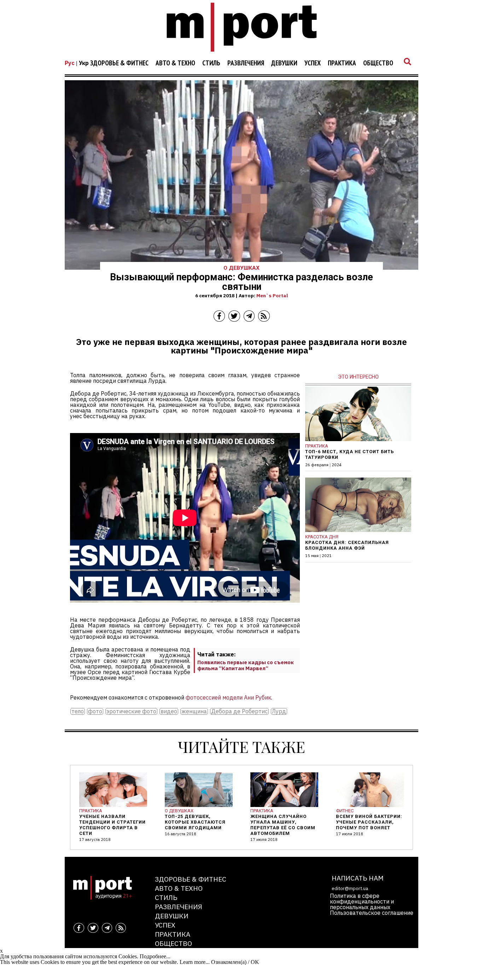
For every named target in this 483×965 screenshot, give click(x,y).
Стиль (211, 63)
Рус (70, 62)
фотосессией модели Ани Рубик (228, 697)
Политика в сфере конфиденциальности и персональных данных (362, 901)
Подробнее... (155, 956)
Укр (84, 62)
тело (77, 711)
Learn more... (195, 962)
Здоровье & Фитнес (119, 63)
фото (95, 711)
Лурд (279, 711)
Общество (378, 63)
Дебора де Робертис (239, 711)
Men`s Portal (272, 295)
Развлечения (245, 63)
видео (169, 711)
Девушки (284, 63)
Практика (342, 63)
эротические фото (131, 711)
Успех (312, 63)
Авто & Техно (175, 63)
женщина (194, 711)
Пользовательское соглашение (371, 912)
